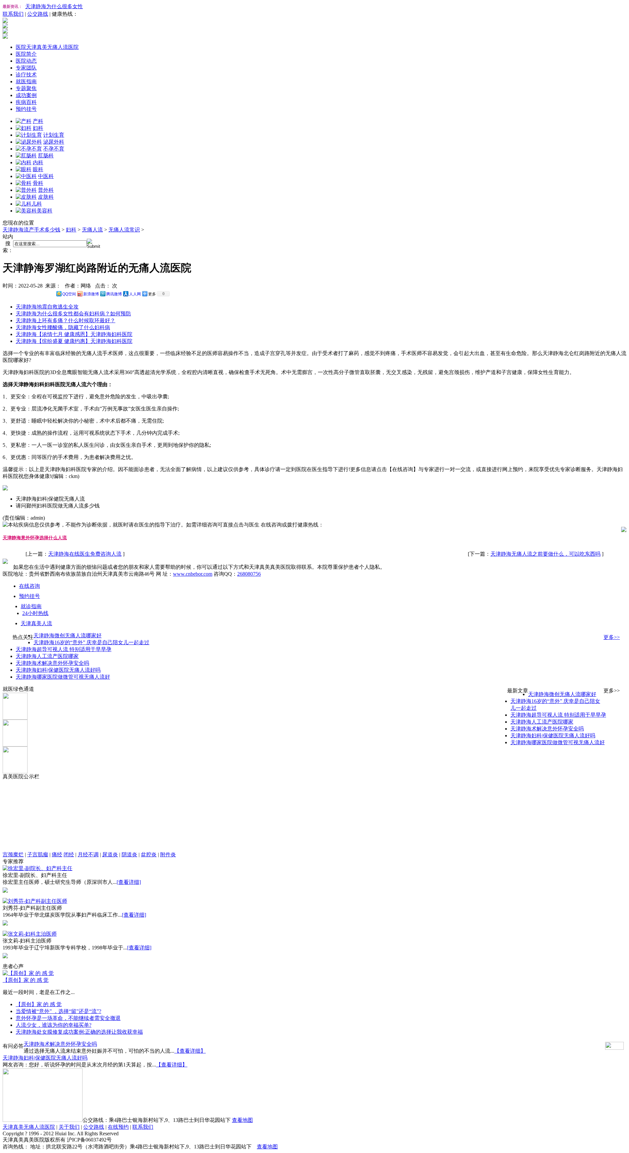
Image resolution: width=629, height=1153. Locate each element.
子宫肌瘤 (37, 854)
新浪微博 (91, 294)
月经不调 (88, 854)
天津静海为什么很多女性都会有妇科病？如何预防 (73, 313)
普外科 (46, 190)
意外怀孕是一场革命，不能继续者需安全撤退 (68, 1018)
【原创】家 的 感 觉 (25, 980)
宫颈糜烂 (13, 854)
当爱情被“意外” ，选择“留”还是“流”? (58, 1011)
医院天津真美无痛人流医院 (47, 47)
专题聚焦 (26, 88)
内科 (38, 162)
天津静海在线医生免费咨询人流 (85, 554)
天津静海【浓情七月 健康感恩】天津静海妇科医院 (74, 334)
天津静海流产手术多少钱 (31, 229)
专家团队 (26, 67)
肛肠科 (46, 155)
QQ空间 (69, 294)
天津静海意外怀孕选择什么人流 (35, 537)
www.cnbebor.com (192, 574)
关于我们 (69, 1127)
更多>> (611, 637)
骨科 (38, 183)
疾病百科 (26, 102)
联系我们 (13, 14)
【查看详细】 (190, 1051)
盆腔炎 (149, 854)
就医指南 (26, 81)
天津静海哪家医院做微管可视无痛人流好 (63, 677)
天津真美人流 (36, 623)
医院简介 (26, 54)
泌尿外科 (53, 142)
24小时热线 (35, 613)
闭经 (69, 854)
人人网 (135, 294)
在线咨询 (29, 586)
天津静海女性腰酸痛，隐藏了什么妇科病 (63, 327)
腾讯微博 (114, 294)
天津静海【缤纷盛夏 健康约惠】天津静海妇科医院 (74, 341)
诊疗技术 (26, 74)
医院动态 (26, 61)
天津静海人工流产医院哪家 (47, 656)
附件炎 (168, 854)
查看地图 (242, 1120)
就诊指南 (31, 606)
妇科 (38, 128)
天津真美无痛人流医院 (29, 1127)
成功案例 (26, 95)
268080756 (249, 574)
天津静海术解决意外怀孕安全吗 (52, 663)
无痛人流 (92, 229)
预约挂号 (26, 109)
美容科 (44, 210)
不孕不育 (53, 148)
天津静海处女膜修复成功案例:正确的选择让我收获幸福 (79, 1032)
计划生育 (53, 135)
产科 (38, 121)
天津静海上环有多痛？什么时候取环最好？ (65, 320)
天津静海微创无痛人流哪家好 (67, 635)
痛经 (57, 854)
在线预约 (118, 1127)
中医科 (46, 176)
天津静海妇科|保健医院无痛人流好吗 (58, 670)
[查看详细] (129, 882)
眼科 (38, 169)
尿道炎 (110, 854)
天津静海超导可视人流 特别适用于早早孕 (63, 649)
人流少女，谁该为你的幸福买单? (53, 1025)
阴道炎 (129, 854)
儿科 (36, 204)
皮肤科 (46, 197)
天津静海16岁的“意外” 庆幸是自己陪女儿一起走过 (91, 642)
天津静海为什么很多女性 (54, 6)
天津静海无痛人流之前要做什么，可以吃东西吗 (545, 554)
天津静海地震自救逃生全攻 (47, 306)
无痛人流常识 (124, 229)
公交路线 (37, 14)
